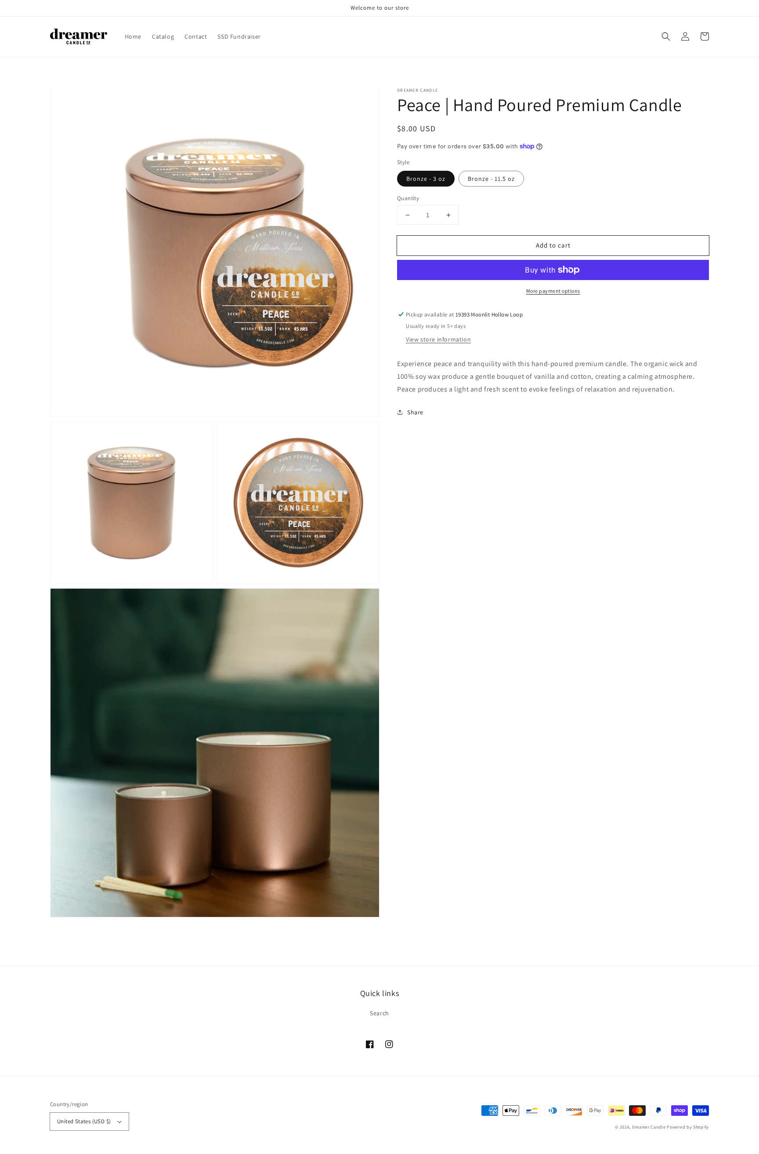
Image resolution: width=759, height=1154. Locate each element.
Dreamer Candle (649, 1127)
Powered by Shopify (688, 1127)
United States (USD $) (84, 1121)
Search (379, 1013)
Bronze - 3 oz (425, 179)
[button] (666, 36)
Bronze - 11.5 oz (491, 179)
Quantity (408, 198)
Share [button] (415, 412)
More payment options (553, 291)
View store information (438, 339)
